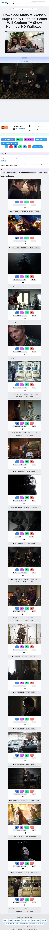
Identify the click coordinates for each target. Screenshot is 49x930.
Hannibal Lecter (26, 158)
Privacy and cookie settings (36, 923)
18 (27, 827)
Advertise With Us (10, 923)
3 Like (20, 139)
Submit (10, 3)
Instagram (16, 165)
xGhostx (28, 243)
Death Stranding (33, 286)
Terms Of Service (26, 920)
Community (17, 3)
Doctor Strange (39, 164)
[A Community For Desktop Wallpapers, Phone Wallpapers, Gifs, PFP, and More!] (13, 9)
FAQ (10, 920)
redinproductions (29, 282)
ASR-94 (28, 832)
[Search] (47, 2)
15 (27, 202)
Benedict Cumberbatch (34, 247)
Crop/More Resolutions (10, 143)
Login (22, 3)
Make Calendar (41, 139)
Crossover (32, 164)
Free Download (9, 139)
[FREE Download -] (17, 569)
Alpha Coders (4, 2)
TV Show (40, 158)
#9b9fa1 (34, 172)
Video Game (26, 286)
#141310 (24, 172)
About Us (5, 920)
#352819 (27, 172)
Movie (13, 164)
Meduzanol (28, 354)
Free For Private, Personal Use (38, 126)
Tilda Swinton (18, 249)
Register (27, 3)
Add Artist (3, 127)
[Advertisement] (24, 109)
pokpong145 (28, 503)
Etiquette (44, 920)
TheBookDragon (20, 128)
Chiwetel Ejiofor (24, 247)
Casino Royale (10, 165)
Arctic (24, 164)
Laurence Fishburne (34, 394)
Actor (27, 164)
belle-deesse (28, 652)
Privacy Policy (17, 920)
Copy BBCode (37, 146)
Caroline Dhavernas (17, 394)
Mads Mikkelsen (9, 158)
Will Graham (34, 158)
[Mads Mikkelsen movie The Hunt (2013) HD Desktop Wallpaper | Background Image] (24, 644)
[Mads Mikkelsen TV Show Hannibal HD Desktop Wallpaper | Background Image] (24, 680)
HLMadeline (28, 539)
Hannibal (3, 160)
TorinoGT (28, 207)
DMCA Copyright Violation (22, 923)
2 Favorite (29, 139)
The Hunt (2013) (32, 656)
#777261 (31, 172)
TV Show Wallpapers (31, 9)
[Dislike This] (32, 569)
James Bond (18, 164)
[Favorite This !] (22, 569)
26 (27, 238)
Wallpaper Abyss (20, 9)
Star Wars (8, 164)
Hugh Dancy (18, 158)
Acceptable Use (36, 920)
